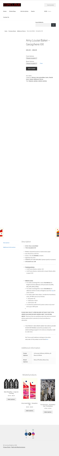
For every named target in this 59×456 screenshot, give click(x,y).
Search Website (39, 22)
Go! (53, 25)
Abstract (34, 77)
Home (4, 11)
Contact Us (6, 17)
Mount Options (30, 61)
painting (44, 81)
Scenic (46, 77)
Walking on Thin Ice (21, 31)
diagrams (31, 81)
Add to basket (31, 68)
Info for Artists (24, 11)
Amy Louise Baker (40, 77)
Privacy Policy (6, 447)
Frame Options (30, 56)
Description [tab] (6, 242)
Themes (31, 79)
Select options (11, 399)
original (40, 81)
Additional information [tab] (9, 247)
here (47, 339)
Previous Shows (12, 31)
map (52, 290)
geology (36, 81)
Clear (41, 63)
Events (33, 11)
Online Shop (12, 11)
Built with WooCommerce (18, 447)
